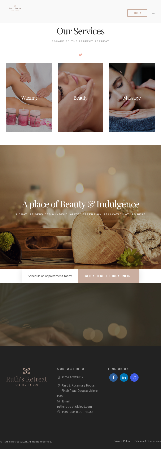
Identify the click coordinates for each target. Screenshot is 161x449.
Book (137, 13)
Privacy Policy (122, 441)
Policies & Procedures (148, 441)
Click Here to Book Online (109, 276)
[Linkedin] (124, 377)
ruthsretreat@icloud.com (74, 407)
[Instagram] (134, 377)
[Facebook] (113, 377)
